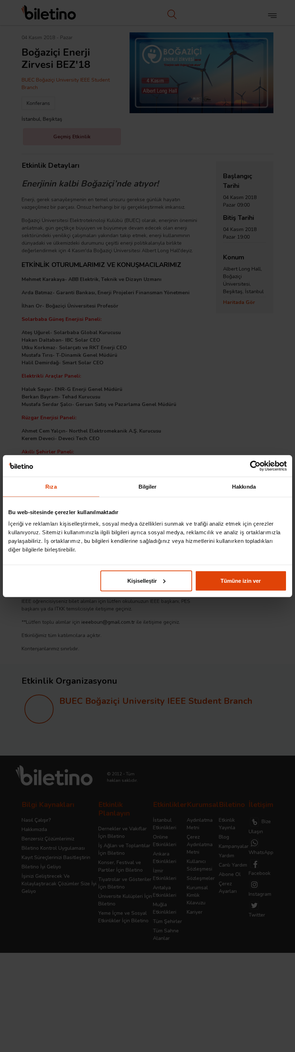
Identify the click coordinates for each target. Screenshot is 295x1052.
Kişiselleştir (142, 580)
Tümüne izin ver (241, 580)
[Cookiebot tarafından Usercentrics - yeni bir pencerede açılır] (255, 466)
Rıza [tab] (50, 487)
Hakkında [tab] (244, 487)
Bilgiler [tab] (148, 487)
